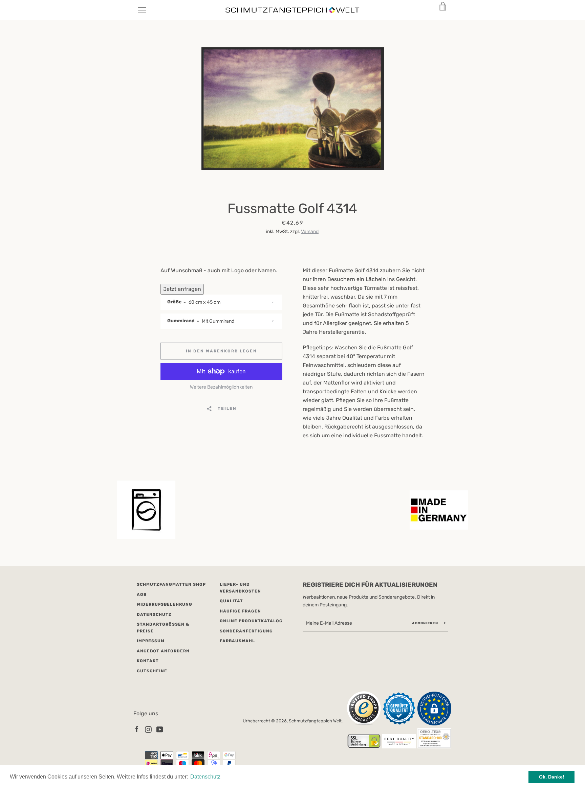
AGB (142, 594)
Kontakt (148, 660)
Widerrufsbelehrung (164, 604)
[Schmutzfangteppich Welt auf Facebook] (136, 729)
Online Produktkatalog (251, 621)
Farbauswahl (237, 641)
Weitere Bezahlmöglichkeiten (221, 387)
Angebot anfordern (163, 651)
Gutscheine (152, 671)
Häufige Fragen (240, 611)
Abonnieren (425, 623)
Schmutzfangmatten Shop (171, 584)
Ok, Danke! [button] (551, 777)
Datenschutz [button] (205, 777)
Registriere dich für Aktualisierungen (370, 584)
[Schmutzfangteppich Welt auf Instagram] (148, 729)
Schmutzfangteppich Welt (315, 720)
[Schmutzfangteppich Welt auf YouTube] (159, 729)
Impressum (151, 641)
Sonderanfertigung (246, 631)
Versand (310, 231)
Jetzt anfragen (182, 289)
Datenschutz (154, 614)
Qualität (231, 601)
